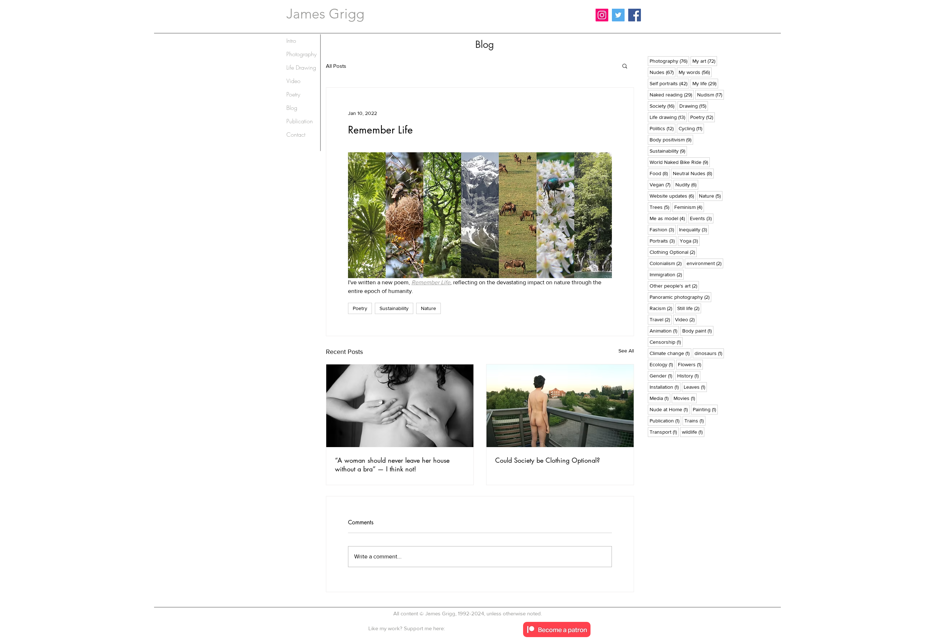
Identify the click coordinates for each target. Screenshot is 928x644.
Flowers (690, 364)
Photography (669, 61)
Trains (694, 420)
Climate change (670, 353)
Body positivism (671, 139)
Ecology (662, 364)
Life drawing (668, 117)
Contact (295, 135)
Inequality (694, 229)
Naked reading (672, 94)
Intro (291, 41)
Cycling (691, 128)
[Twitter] (618, 15)
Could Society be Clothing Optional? (547, 460)
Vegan (661, 184)
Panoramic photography (680, 297)
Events (701, 218)
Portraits (663, 241)
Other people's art (674, 285)
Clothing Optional (673, 252)
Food (660, 173)
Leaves (695, 387)
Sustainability (394, 308)
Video (685, 319)
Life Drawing (301, 67)
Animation (664, 330)
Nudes (662, 72)
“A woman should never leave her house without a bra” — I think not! (392, 464)
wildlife (693, 432)
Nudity (686, 184)
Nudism (710, 94)
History (688, 375)
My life (705, 83)
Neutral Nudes (693, 173)
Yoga (690, 241)
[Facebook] (634, 15)
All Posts (336, 66)
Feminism (689, 207)
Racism (662, 308)
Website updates (673, 196)
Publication (665, 420)
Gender (662, 375)
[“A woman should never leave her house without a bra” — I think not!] (399, 405)
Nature (428, 308)
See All (626, 351)
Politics (662, 128)
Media (660, 398)
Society (663, 106)
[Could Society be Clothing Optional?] (560, 405)
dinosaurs (709, 353)
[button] (624, 66)
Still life (689, 308)
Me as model (668, 218)
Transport (664, 432)
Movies (685, 398)
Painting (705, 409)
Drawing (693, 106)
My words (695, 72)
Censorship (666, 342)
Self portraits (669, 83)
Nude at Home (669, 409)
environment (705, 263)
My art (704, 61)
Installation (665, 387)
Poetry (360, 308)
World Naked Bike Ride (680, 162)
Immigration (667, 274)
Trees (660, 207)
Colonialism (666, 263)
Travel (661, 319)
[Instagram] (602, 15)
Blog (291, 108)
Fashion (663, 229)
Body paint (697, 330)
